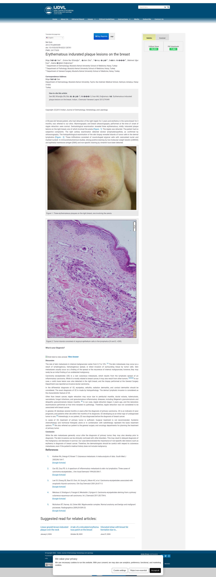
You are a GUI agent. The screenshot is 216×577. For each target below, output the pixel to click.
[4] (132, 378)
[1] (107, 363)
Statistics (149, 38)
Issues (90, 19)
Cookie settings (120, 570)
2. (48, 468)
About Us (64, 19)
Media (136, 19)
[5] (81, 401)
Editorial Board (78, 19)
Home (55, 19)
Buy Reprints (102, 36)
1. (48, 456)
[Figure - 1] (97, 129)
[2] (129, 378)
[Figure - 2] (59, 137)
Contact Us (159, 19)
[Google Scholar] (58, 463)
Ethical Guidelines (106, 19)
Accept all (155, 570)
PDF (112, 37)
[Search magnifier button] (168, 7)
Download (162, 38)
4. (48, 492)
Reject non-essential (138, 570)
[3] (131, 378)
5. (48, 504)
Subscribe (147, 19)
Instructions (123, 19)
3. (48, 480)
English (50, 38)
